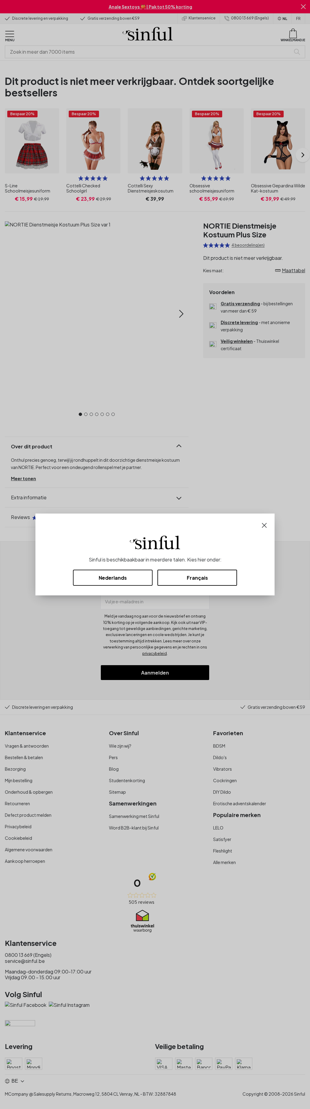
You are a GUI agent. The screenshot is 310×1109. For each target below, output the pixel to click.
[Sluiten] (264, 524)
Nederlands (113, 578)
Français (197, 578)
